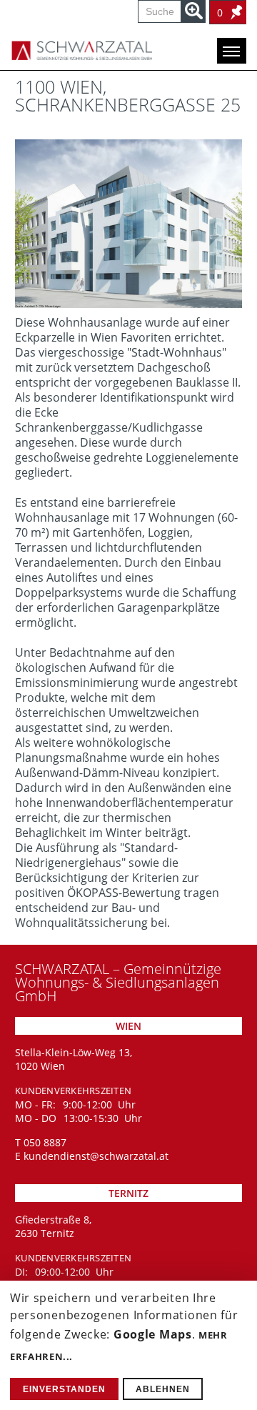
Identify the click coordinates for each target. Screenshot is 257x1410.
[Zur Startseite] (72, 50)
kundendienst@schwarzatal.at (96, 1156)
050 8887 (45, 1142)
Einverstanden (64, 1389)
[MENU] (231, 51)
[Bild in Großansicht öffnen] (128, 223)
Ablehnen (163, 1389)
